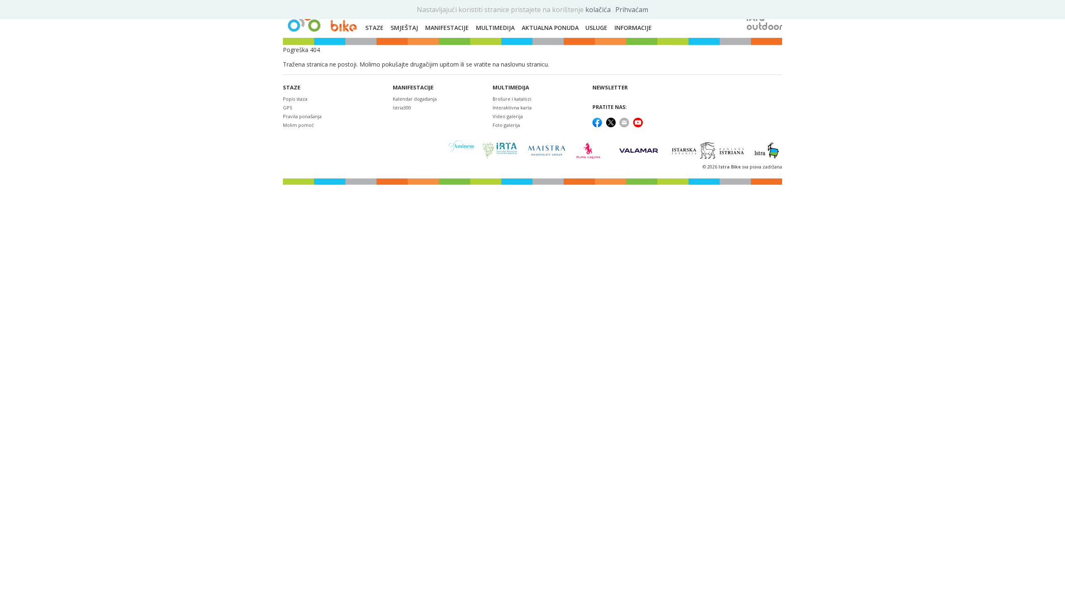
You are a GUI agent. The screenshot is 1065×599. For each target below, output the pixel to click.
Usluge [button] (596, 28)
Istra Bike (730, 167)
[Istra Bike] (322, 19)
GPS (287, 107)
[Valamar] (639, 150)
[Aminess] (461, 150)
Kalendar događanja (415, 99)
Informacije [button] (633, 28)
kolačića (598, 9)
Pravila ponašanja (302, 116)
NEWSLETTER (610, 87)
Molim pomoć (298, 125)
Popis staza (295, 99)
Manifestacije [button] (447, 28)
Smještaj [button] (404, 28)
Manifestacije (413, 87)
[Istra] (767, 150)
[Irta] (499, 150)
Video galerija (508, 116)
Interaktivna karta (512, 107)
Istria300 (402, 107)
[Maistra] (546, 150)
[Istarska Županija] (709, 150)
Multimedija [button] (495, 28)
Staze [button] (374, 28)
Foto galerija (506, 125)
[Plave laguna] (591, 150)
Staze (291, 87)
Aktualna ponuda (550, 28)
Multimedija (511, 87)
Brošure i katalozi (512, 99)
